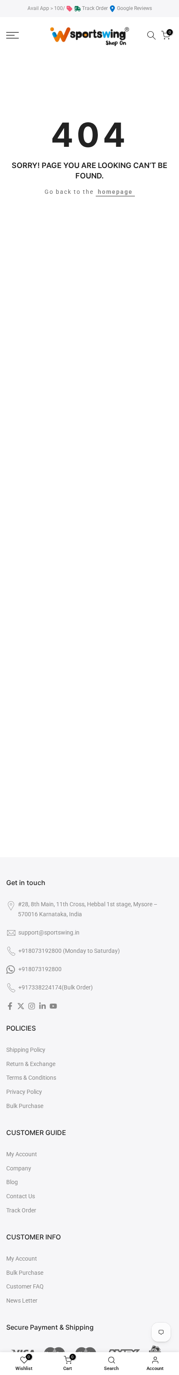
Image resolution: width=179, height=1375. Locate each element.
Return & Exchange (30, 1064)
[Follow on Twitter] (21, 1006)
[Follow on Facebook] (10, 1006)
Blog (12, 1182)
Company (18, 1168)
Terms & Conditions (31, 1077)
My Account (21, 1154)
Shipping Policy (25, 1049)
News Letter (21, 1300)
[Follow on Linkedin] (42, 1006)
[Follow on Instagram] (31, 1006)
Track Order (95, 8)
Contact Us (20, 1196)
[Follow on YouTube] (53, 1006)
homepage (115, 191)
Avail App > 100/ (46, 8)
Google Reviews (134, 8)
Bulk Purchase (24, 1106)
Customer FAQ (25, 1286)
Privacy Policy (24, 1091)
